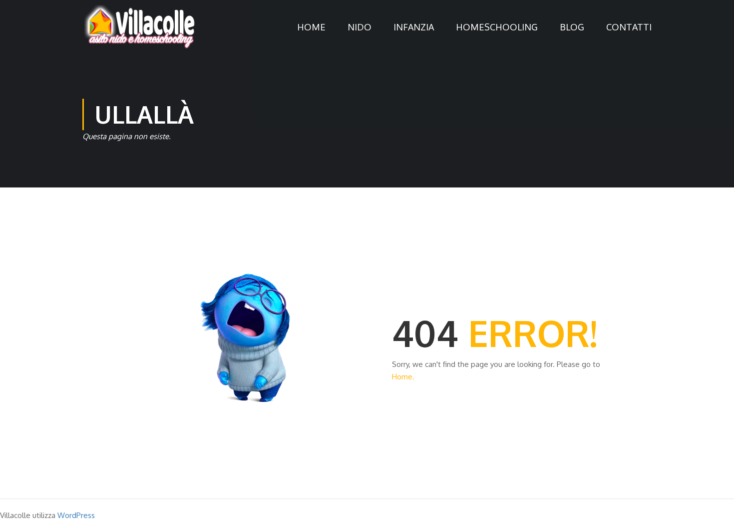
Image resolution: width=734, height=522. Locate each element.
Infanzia (413, 26)
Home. (403, 376)
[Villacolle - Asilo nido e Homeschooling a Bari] (139, 27)
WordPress (76, 515)
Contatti (629, 26)
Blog (572, 26)
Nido (359, 26)
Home (311, 26)
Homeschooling (497, 26)
